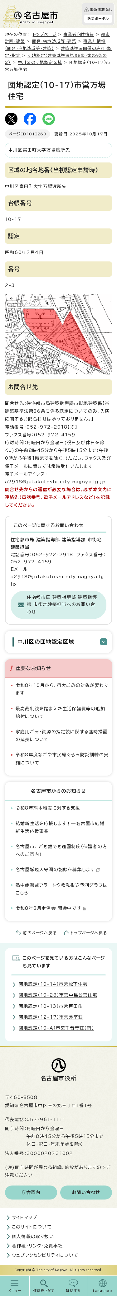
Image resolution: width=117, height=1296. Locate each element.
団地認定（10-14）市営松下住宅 (53, 984)
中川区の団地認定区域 (40, 62)
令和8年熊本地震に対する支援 (48, 808)
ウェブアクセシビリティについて (45, 1255)
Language (102, 1290)
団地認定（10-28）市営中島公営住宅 (58, 995)
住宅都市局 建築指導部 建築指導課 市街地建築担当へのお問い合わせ (62, 604)
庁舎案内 (31, 1192)
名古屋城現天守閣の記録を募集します (55, 869)
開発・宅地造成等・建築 (54, 41)
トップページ (44, 34)
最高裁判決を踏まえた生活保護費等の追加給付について (60, 713)
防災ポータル (98, 18)
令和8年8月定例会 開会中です (48, 908)
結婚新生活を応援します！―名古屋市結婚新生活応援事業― (60, 827)
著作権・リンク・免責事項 (37, 1246)
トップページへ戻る (89, 933)
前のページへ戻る (40, 933)
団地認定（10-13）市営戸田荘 (51, 1006)
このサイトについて (32, 1227)
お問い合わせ (86, 1192)
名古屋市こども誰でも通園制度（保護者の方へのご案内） (61, 850)
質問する (73, 1290)
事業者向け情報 (78, 34)
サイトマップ (24, 1217)
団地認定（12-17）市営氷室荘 (51, 1017)
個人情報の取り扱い (33, 1236)
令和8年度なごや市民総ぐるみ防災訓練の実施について (62, 759)
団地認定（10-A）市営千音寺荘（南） (56, 1028)
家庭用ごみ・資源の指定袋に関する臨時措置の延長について (62, 736)
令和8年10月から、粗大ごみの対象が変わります (62, 689)
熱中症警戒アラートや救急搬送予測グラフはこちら (62, 889)
